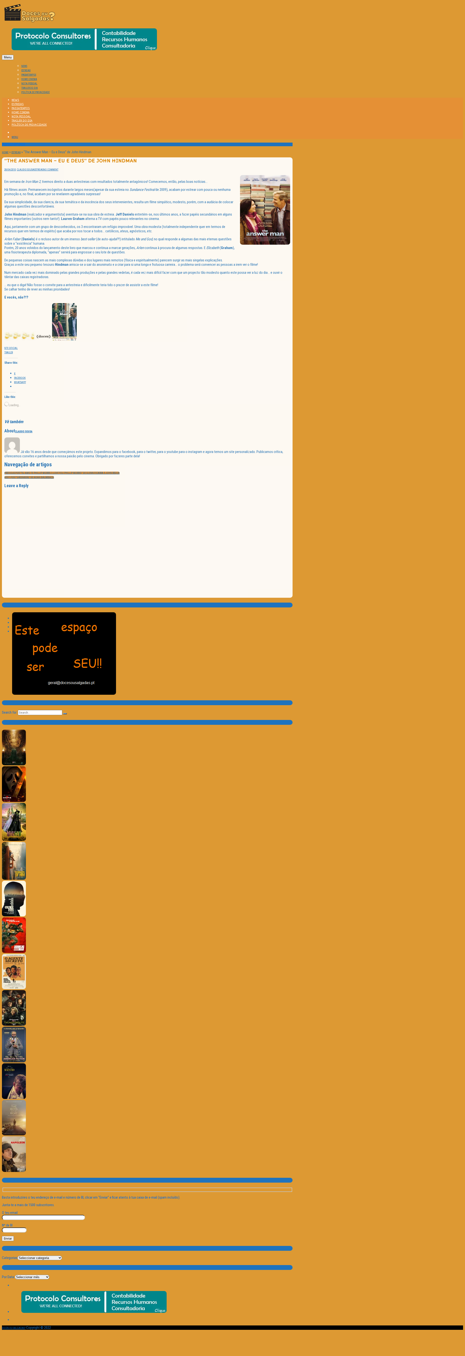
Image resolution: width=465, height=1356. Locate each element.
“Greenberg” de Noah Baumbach (29, 477)
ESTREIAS (26, 70)
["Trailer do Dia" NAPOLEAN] (14, 1171)
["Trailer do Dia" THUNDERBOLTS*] (14, 1025)
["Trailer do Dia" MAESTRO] (14, 1098)
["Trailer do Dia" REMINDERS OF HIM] (14, 879)
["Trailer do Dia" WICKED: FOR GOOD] (14, 840)
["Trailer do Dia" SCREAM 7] (14, 801)
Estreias (16, 152)
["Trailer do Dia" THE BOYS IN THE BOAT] (14, 1134)
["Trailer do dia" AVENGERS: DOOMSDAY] (14, 764)
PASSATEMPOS (28, 74)
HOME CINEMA (29, 79)
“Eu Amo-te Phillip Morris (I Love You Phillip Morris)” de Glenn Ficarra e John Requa (62, 473)
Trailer (8, 352)
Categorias (9, 1258)
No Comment (50, 169)
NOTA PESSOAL (29, 83)
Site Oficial (11, 348)
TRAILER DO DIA (29, 88)
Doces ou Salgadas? (13, 1328)
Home (5, 152)
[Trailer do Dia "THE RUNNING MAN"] (14, 952)
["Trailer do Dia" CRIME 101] (14, 915)
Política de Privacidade (35, 92)
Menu (8, 57)
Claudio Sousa (25, 169)
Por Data (8, 1277)
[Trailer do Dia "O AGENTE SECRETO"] (14, 988)
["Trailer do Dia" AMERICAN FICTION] (14, 1061)
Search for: (9, 712)
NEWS (24, 66)
